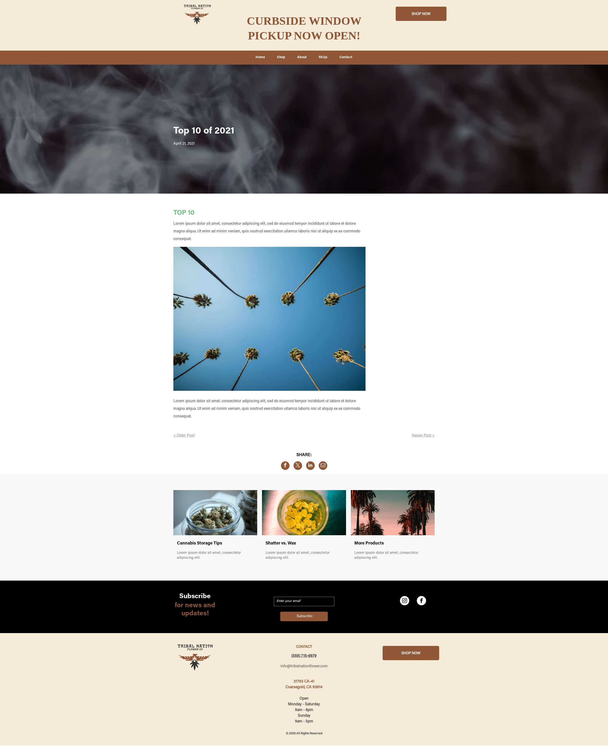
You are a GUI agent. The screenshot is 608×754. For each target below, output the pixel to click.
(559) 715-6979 (304, 656)
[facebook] (421, 601)
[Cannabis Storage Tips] (215, 512)
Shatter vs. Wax (281, 543)
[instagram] (404, 601)
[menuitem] (260, 58)
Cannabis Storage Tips (199, 543)
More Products (369, 543)
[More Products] (393, 512)
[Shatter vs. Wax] (304, 512)
